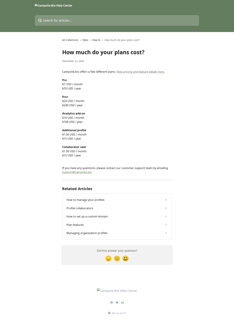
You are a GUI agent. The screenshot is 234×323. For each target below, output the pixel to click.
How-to (96, 40)
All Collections (70, 40)
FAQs (85, 40)
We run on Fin (119, 313)
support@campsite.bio (77, 172)
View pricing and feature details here (140, 72)
